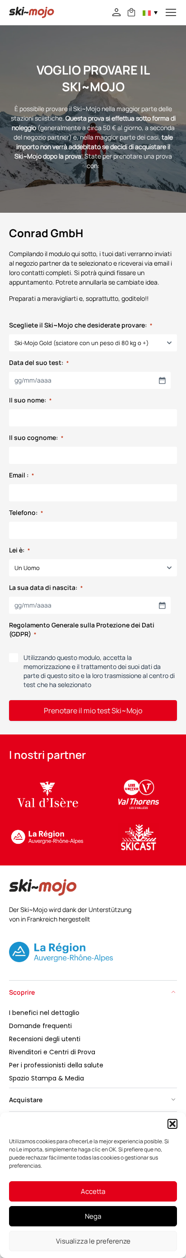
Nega (93, 1216)
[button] (172, 1123)
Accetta (93, 1191)
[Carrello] (131, 12)
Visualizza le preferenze (93, 1241)
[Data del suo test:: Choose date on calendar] (162, 380)
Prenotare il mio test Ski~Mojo (93, 711)
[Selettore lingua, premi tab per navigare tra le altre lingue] (150, 12)
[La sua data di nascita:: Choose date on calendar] (162, 605)
